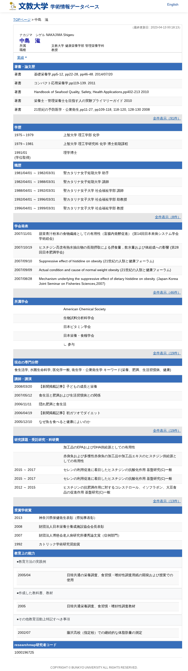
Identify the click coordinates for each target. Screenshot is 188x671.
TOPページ (22, 20)
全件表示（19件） (167, 353)
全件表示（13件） (167, 501)
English (172, 4)
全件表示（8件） (168, 217)
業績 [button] (20, 58)
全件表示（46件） (167, 292)
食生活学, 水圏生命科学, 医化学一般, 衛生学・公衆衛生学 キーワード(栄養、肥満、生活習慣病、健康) (92, 370)
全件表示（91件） (167, 118)
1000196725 (24, 652)
